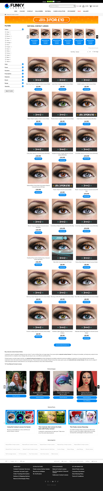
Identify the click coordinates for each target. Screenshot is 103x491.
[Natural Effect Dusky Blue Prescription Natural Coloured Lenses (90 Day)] (38, 178)
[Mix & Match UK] (51, 20)
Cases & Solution (59, 11)
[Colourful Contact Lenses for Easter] (20, 421)
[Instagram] (48, 481)
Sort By (73, 52)
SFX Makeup (71, 11)
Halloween (39, 11)
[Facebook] (45, 481)
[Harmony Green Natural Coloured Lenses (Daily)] (38, 286)
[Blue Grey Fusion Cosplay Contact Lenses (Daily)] (38, 74)
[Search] (74, 6)
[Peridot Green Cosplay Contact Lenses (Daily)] (62, 108)
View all (57, 461)
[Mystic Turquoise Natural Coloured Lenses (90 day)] (86, 180)
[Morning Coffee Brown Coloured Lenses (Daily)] (62, 286)
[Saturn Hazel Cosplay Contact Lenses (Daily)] (38, 108)
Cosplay (30, 11)
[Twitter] (50, 481)
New (15, 11)
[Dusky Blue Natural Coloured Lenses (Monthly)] (38, 143)
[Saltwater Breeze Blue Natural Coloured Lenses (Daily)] (86, 321)
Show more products (62, 345)
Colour (22, 11)
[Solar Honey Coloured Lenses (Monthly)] (86, 108)
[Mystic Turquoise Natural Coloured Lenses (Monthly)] (38, 216)
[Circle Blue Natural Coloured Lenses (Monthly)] (86, 143)
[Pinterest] (55, 481)
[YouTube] (53, 481)
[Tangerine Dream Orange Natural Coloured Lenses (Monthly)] (62, 144)
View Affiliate (86, 400)
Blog (88, 461)
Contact (65, 461)
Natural (48, 11)
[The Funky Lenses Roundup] (82, 422)
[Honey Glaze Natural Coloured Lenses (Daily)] (86, 252)
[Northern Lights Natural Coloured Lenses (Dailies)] (62, 321)
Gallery (86, 11)
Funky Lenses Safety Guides (76, 461)
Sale (79, 11)
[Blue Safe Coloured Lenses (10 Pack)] (62, 252)
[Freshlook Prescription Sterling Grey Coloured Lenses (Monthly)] (38, 250)
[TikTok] (57, 481)
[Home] (5, 14)
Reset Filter (9, 91)
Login (23, 461)
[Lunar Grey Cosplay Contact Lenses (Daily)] (62, 74)
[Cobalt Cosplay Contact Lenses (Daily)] (86, 74)
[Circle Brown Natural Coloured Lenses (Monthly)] (62, 215)
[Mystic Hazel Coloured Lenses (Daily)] (62, 179)
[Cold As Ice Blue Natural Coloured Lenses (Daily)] (38, 321)
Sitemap (95, 461)
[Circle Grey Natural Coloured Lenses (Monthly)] (86, 215)
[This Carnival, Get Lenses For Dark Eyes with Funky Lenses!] (51, 422)
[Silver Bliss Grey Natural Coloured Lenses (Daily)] (86, 286)
